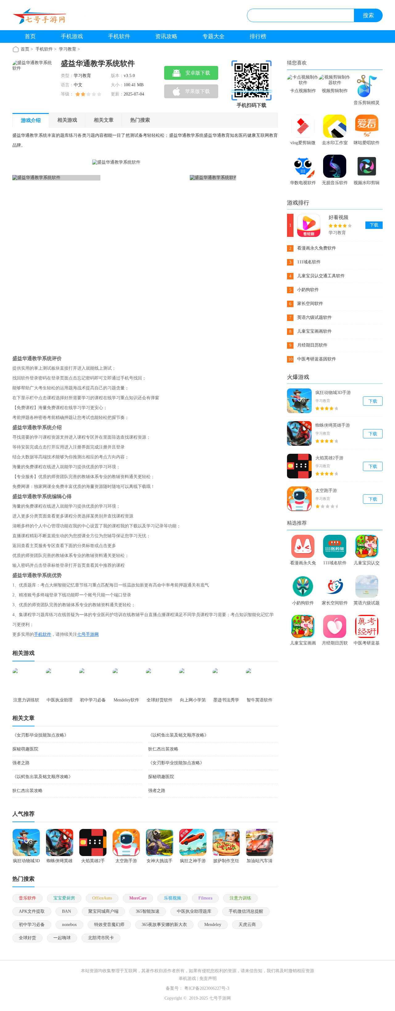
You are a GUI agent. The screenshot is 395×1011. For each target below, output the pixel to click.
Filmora (205, 898)
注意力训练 (240, 898)
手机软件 (119, 36)
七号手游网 (88, 634)
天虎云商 (247, 924)
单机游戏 (187, 978)
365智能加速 (148, 911)
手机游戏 (72, 36)
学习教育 (67, 49)
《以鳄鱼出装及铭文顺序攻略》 (178, 735)
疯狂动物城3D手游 (333, 392)
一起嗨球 (62, 938)
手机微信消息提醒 (246, 911)
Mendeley (212, 924)
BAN (66, 911)
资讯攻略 (166, 36)
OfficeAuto (102, 898)
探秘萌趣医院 (25, 749)
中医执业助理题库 (194, 911)
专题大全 (213, 36)
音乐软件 (27, 898)
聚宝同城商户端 (103, 911)
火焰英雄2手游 (329, 458)
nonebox (69, 924)
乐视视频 (172, 898)
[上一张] (68, 252)
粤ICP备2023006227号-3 (206, 988)
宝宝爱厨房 (64, 898)
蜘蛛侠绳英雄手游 (332, 425)
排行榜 (258, 36)
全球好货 (27, 938)
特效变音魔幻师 (109, 924)
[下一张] (180, 252)
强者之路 (21, 763)
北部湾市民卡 (101, 938)
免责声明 (208, 978)
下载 (374, 225)
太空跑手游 (326, 490)
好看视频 (338, 217)
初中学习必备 (32, 924)
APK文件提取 (32, 911)
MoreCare (138, 898)
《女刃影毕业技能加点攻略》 (40, 735)
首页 (30, 36)
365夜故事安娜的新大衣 (164, 924)
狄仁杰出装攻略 (163, 749)
